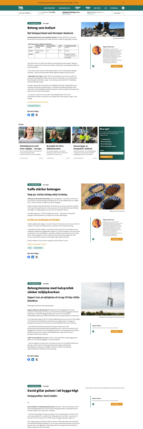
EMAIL (102, 150)
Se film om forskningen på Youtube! (43, 219)
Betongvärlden (34, 23)
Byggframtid (106, 139)
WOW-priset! (97, 8)
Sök (106, 8)
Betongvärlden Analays (109, 146)
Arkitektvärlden (107, 144)
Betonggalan (114, 8)
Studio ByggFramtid (49, 8)
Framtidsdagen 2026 (64, 8)
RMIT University (38, 247)
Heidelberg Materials (34, 105)
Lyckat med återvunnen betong (37, 102)
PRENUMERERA (105, 157)
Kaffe (29, 247)
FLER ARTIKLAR (117, 13)
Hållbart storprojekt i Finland (36, 244)
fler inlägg (115, 66)
